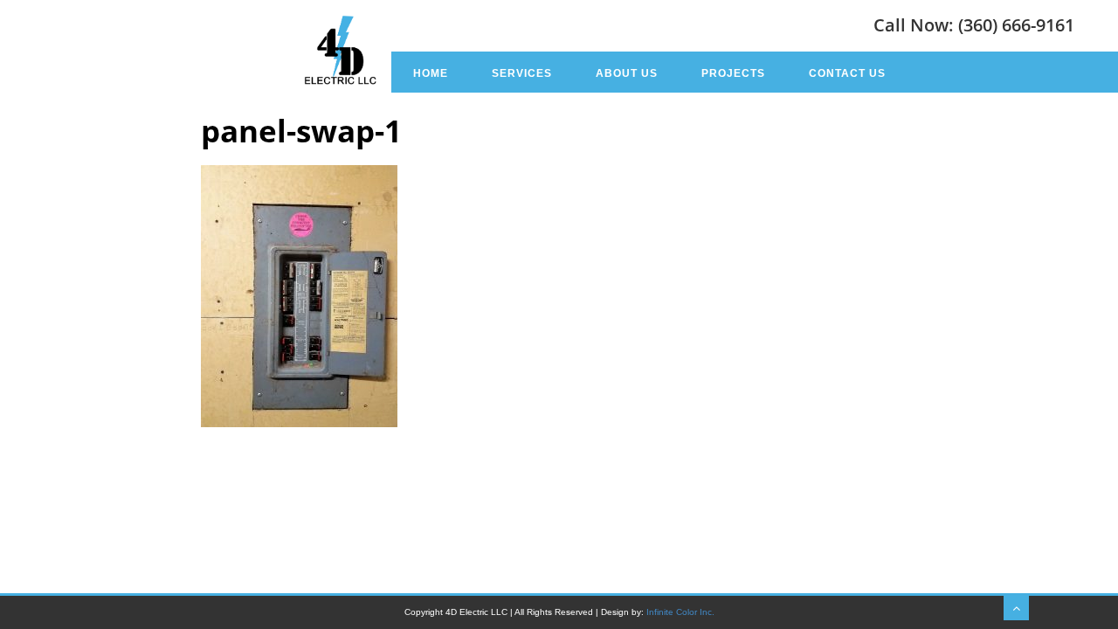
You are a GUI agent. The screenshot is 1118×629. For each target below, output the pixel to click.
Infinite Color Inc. (680, 612)
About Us (627, 73)
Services (522, 73)
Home (430, 73)
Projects (733, 73)
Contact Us (847, 73)
